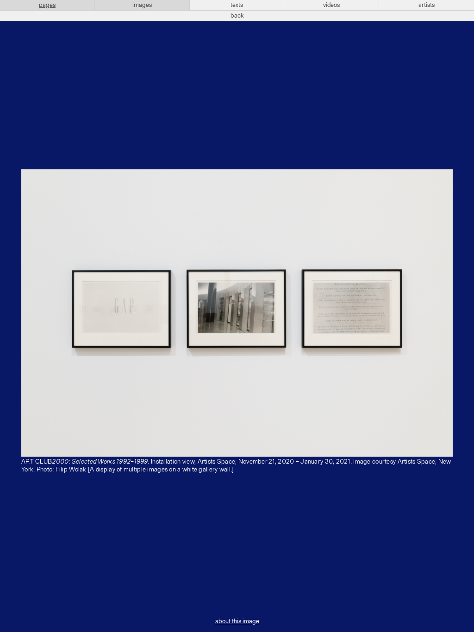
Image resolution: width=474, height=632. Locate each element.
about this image (237, 621)
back (237, 15)
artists (426, 5)
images (142, 5)
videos (331, 5)
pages (47, 5)
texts (237, 5)
